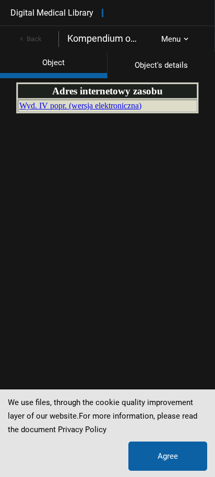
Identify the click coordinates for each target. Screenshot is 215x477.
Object (53, 62)
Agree (168, 456)
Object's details (161, 65)
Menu (171, 39)
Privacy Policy (82, 429)
